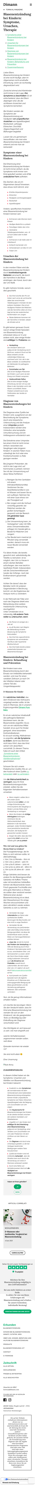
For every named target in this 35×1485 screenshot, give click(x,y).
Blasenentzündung (11, 1328)
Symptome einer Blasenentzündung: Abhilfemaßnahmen (11, 756)
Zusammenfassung (15, 67)
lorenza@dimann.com (11, 1390)
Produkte (7, 1344)
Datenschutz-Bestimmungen (12, 1411)
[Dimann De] (10, 4)
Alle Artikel (8, 1366)
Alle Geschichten (11, 1377)
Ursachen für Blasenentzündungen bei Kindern (18, 45)
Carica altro (17, 1253)
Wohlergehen (9, 1370)
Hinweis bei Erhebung (10, 1483)
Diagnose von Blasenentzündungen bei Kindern (18, 53)
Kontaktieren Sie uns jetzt (17, 1311)
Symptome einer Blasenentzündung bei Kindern (17, 37)
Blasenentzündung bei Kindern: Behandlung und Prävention (18, 61)
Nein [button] (17, 1192)
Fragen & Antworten (12, 1374)
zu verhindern (23, 774)
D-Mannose (8, 1356)
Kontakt (7, 1352)
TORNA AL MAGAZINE (14, 9)
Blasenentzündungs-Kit (14, 1348)
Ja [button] (17, 1187)
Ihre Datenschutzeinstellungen (19, 1479)
